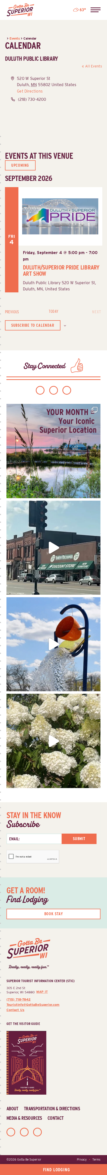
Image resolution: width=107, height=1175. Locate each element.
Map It (42, 992)
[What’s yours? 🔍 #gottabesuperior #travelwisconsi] (53, 451)
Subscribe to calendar (32, 325)
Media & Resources (24, 1118)
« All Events (92, 66)
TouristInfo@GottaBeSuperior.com (32, 1005)
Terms (96, 1159)
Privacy (82, 1159)
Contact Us (15, 1010)
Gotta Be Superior (29, 1159)
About (12, 1109)
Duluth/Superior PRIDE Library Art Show (61, 270)
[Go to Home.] (6, 38)
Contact (56, 1118)
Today (53, 311)
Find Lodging (56, 1169)
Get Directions (29, 91)
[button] (96, 10)
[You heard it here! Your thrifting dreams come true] (53, 548)
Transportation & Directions (52, 1109)
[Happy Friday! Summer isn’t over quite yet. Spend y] (53, 741)
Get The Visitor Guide (23, 1023)
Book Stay (53, 913)
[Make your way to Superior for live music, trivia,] (53, 644)
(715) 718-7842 (18, 999)
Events (14, 38)
